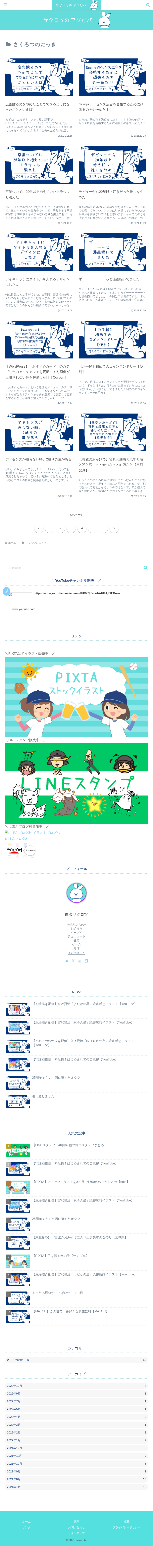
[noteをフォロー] (86, 960)
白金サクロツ (76, 914)
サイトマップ (76, 1533)
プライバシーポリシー (126, 1527)
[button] (143, 567)
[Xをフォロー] (73, 960)
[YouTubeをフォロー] (79, 960)
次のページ (76, 514)
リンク (26, 1527)
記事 (76, 1521)
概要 (126, 1521)
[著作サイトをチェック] (66, 960)
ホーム (26, 1521)
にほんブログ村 (17, 839)
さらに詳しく (76, 953)
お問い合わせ (76, 1527)
